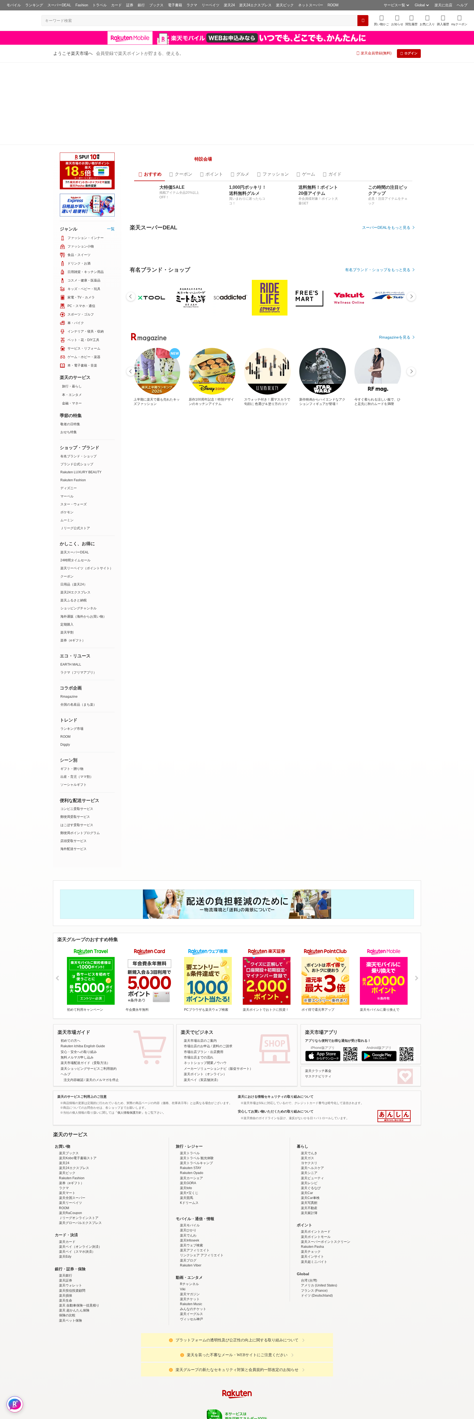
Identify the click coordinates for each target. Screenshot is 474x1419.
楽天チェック (311, 1272)
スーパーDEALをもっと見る (386, 292)
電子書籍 (175, 5)
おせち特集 (68, 432)
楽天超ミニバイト (314, 1281)
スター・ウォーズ (73, 504)
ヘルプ (462, 5)
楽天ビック (285, 5)
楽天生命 (65, 1320)
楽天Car (307, 1213)
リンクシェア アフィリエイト (202, 1275)
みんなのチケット (193, 1329)
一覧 (111, 229)
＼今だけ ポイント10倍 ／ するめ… (392, 602)
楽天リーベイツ (70, 1223)
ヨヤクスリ (309, 1183)
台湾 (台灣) (309, 1300)
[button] (397, 20)
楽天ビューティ (312, 1198)
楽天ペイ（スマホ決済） (77, 1272)
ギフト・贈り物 (71, 769)
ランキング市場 (71, 729)
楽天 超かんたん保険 (74, 1330)
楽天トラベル (190, 1173)
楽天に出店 (443, 5)
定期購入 (67, 624)
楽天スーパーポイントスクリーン (325, 1261)
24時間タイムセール (75, 560)
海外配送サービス (73, 849)
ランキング (34, 5)
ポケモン (67, 512)
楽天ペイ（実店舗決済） (202, 1100)
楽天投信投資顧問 (72, 1310)
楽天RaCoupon (70, 1233)
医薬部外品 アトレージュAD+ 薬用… (300, 602)
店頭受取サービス (73, 841)
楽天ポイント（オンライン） (205, 1094)
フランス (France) (314, 1310)
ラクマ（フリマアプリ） (78, 672)
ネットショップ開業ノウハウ (205, 1083)
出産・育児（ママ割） (76, 777)
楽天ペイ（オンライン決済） (80, 1266)
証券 (129, 5)
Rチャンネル (189, 1304)
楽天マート (67, 1213)
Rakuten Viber (190, 1285)
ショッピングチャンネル (78, 608)
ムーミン (67, 520)
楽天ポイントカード (316, 1252)
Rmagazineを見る (394, 793)
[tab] (149, 239)
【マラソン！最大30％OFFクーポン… (268, 602)
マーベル (67, 496)
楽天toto (186, 1208)
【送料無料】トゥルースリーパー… (146, 602)
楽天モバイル (190, 1245)
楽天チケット (190, 1319)
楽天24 (229, 5)
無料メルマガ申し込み (77, 1077)
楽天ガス (307, 1178)
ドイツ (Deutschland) (317, 1315)
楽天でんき (309, 1173)
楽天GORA (188, 1203)
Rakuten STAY (190, 1188)
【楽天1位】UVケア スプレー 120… (331, 602)
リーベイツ (210, 5)
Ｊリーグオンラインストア (78, 1238)
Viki (182, 1309)
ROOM (333, 5)
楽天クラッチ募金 (318, 1091)
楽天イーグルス (191, 1334)
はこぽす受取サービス (76, 825)
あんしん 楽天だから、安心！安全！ (394, 1136)
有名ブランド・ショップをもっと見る (377, 485)
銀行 (141, 5)
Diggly (65, 745)
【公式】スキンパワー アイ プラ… (207, 602)
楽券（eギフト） (72, 640)
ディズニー (68, 488)
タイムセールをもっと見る (387, 636)
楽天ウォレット (70, 1305)
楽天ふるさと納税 (73, 600)
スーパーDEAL (59, 5)
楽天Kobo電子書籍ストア (78, 1178)
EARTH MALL (70, 664)
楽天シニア (309, 1193)
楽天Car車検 (310, 1218)
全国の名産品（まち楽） (78, 704)
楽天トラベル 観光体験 (197, 1178)
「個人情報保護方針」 (129, 1132)
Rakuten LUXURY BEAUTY (80, 472)
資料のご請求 (222, 1066)
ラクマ (192, 5)
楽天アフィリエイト (195, 1270)
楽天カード (67, 1261)
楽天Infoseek (189, 1260)
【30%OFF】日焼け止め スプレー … (361, 602)
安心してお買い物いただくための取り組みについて (276, 1131)
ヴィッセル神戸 (191, 1339)
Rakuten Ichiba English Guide (83, 1066)
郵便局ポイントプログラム (80, 833)
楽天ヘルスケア (312, 1188)
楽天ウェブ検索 (191, 1265)
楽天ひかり (188, 1250)
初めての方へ (70, 1060)
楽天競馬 (186, 1218)
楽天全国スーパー (72, 1218)
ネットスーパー (310, 5)
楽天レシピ (309, 1203)
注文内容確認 (73, 1100)
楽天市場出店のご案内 (200, 1060)
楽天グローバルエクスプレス (80, 1243)
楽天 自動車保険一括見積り (79, 1325)
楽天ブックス (69, 1173)
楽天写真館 (309, 1223)
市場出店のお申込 (197, 1066)
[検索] (362, 20)
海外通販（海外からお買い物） (83, 616)
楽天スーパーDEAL (74, 552)
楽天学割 (67, 632)
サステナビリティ (318, 1096)
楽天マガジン (190, 1314)
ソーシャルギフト (73, 785)
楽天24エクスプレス (255, 5)
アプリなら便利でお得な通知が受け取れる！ (338, 1060)
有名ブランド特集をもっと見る (383, 721)
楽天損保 (65, 1315)
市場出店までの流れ (198, 1077)
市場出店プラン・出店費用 (203, 1072)
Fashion (81, 5)
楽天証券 (65, 1300)
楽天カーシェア (191, 1198)
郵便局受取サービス (75, 817)
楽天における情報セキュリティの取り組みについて (276, 1116)
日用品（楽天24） (73, 584)
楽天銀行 (65, 1295)
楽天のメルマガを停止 (102, 1100)
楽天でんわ (188, 1255)
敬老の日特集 (70, 424)
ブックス (156, 5)
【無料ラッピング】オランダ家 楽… (176, 602)
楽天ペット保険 (70, 1340)
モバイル (14, 5)
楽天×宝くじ (189, 1213)
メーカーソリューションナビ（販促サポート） (218, 1088)
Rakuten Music (191, 1324)
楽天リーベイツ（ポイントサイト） (86, 568)
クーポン (67, 576)
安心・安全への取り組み (79, 1072)
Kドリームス (189, 1223)
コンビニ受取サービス (76, 809)
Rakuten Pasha (312, 1266)
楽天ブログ (188, 1280)
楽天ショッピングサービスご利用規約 (89, 1088)
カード (116, 5)
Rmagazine (69, 697)
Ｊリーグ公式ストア (75, 528)
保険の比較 (67, 1335)
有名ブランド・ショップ (78, 456)
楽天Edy (65, 1277)
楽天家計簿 (309, 1233)
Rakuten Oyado (191, 1193)
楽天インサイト (312, 1277)
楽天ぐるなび (311, 1208)
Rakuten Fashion (73, 480)
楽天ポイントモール (316, 1256)
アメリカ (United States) (319, 1305)
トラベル (99, 5)
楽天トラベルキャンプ (196, 1183)
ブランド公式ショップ (76, 464)
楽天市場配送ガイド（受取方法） (85, 1083)
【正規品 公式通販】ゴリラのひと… (239, 602)
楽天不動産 (309, 1228)
